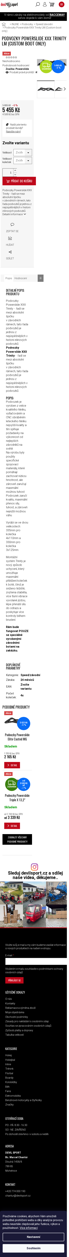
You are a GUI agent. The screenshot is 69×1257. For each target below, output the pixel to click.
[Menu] (61, 4)
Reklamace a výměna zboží (20, 1007)
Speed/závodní (30, 675)
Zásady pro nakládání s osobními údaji (27, 1021)
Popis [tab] (8, 278)
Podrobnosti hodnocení (15, 65)
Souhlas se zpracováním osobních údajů (28, 1025)
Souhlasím (34, 1248)
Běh (7, 1086)
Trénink (9, 1068)
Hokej (8, 1055)
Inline (8, 1064)
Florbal (9, 1073)
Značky (9, 1104)
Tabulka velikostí (14, 1034)
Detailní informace (12, 214)
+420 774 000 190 (15, 1191)
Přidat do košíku (21, 181)
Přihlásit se (14, 980)
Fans (8, 1091)
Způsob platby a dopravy (19, 1030)
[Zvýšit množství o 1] (15, 170)
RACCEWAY (57, 14)
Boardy (9, 1077)
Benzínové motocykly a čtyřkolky (23, 1100)
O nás (8, 998)
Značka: (17, 69)
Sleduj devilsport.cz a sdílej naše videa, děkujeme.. (35, 875)
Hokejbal (10, 1059)
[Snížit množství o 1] (15, 175)
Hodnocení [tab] (21, 278)
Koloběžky (11, 1082)
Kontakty (10, 1003)
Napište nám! (13, 131)
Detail (14, 765)
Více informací (29, 1228)
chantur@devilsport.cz (17, 1195)
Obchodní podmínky (16, 1017)
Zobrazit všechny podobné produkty (17, 839)
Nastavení (33, 1237)
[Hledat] (37, 4)
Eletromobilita (13, 1095)
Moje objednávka (14, 1012)
